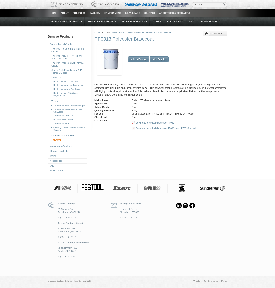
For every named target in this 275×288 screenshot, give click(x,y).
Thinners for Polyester (63, 116)
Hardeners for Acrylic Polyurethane (69, 85)
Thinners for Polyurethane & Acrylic (69, 105)
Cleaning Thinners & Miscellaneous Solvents (69, 128)
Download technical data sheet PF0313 (156, 122)
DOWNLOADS (132, 13)
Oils (191, 21)
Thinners (55, 101)
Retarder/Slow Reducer (64, 119)
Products (79, 13)
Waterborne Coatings (102, 21)
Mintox (224, 281)
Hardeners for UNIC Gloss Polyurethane (65, 94)
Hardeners (56, 77)
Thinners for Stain (61, 123)
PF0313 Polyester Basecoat (158, 32)
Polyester (56, 140)
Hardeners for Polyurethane (66, 81)
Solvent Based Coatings (66, 21)
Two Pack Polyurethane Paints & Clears (67, 50)
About (65, 13)
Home (53, 13)
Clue (205, 281)
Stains (157, 21)
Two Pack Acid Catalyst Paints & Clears (67, 64)
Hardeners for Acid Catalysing (66, 89)
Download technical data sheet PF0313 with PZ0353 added (166, 128)
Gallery (95, 13)
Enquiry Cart (217, 33)
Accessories (175, 21)
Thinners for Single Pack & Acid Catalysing (67, 110)
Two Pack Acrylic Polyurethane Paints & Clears (66, 57)
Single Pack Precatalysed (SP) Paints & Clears (66, 71)
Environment (112, 13)
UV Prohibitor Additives (63, 135)
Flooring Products (134, 21)
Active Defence (210, 21)
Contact (149, 13)
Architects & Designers (174, 13)
